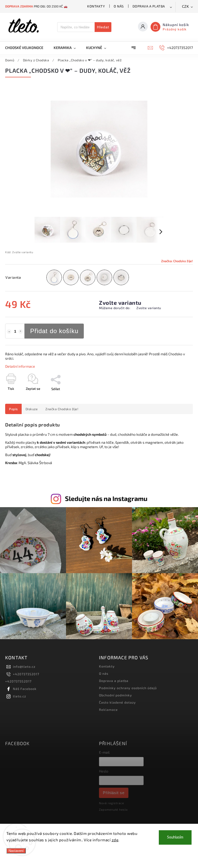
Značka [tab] (61, 409)
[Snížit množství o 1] (9, 331)
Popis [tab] (13, 409)
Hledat (103, 27)
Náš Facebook (25, 689)
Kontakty (96, 6)
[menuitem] (26, 47)
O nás (119, 6)
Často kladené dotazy (117, 702)
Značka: (177, 261)
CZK (185, 7)
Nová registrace (111, 803)
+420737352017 (26, 674)
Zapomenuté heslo (113, 809)
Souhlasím (175, 837)
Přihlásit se (114, 793)
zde (115, 839)
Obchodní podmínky (115, 695)
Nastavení (16, 851)
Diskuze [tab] (32, 409)
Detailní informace (20, 366)
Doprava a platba (149, 6)
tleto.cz (19, 696)
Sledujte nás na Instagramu (106, 498)
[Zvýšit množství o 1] (20, 331)
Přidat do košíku (54, 330)
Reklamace (108, 709)
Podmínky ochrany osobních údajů (128, 688)
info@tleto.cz (24, 666)
